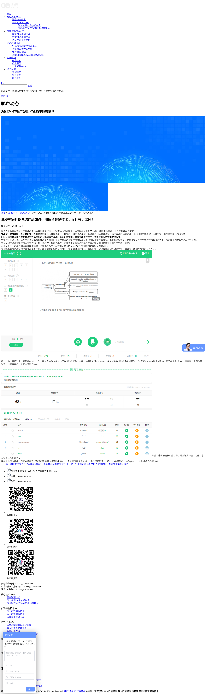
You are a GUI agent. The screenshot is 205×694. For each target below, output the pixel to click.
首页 (9, 14)
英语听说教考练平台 (22, 49)
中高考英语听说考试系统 (24, 46)
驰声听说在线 (19, 52)
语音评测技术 (19, 19)
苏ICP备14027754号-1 (74, 691)
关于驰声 (11, 69)
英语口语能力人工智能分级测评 (28, 54)
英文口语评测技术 (21, 34)
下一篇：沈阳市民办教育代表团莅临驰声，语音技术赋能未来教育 (33, 464)
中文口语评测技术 (21, 37)
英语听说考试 (13, 43)
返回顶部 (5, 96)
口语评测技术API (15, 31)
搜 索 (29, 86)
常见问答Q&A (19, 66)
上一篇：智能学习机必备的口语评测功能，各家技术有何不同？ (97, 464)
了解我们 (16, 72)
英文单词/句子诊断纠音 (29, 25)
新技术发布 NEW (20, 22)
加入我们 (16, 75)
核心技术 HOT (14, 16)
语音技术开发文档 (21, 40)
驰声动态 (16, 60)
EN (2, 83)
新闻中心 (11, 57)
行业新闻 (16, 63)
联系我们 (16, 78)
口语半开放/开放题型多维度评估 (34, 28)
